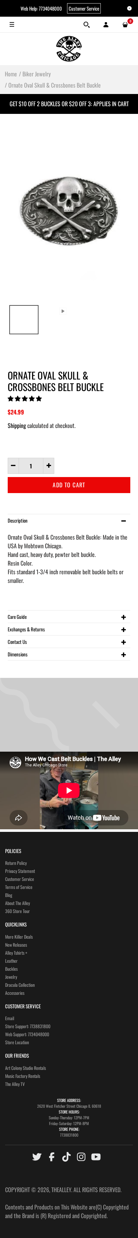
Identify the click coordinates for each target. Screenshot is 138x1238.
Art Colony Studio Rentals (25, 1067)
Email (9, 1018)
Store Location (17, 1042)
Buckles (11, 968)
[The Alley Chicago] (69, 49)
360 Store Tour (17, 911)
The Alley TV (15, 1083)
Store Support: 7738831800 (27, 1026)
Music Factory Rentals (22, 1075)
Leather (11, 960)
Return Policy (16, 862)
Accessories (14, 992)
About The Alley (17, 903)
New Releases (16, 944)
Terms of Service (18, 887)
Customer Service (84, 8)
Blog (8, 895)
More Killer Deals (19, 936)
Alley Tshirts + (16, 952)
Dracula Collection (20, 984)
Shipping (17, 425)
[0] (125, 24)
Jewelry (11, 976)
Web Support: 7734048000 (27, 1034)
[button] (25, 398)
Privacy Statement (20, 870)
